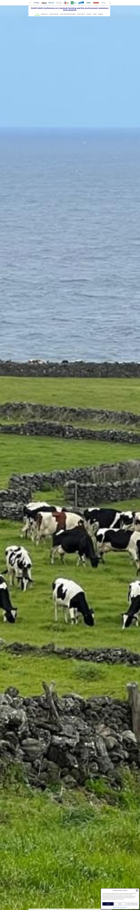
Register (100, 14)
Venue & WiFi (80, 14)
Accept (108, 904)
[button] (137, 890)
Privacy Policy (123, 907)
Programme (44, 14)
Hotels (95, 14)
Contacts (88, 14)
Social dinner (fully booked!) (67, 14)
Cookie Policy (116, 907)
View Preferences (132, 904)
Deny (120, 904)
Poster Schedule (53, 14)
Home (37, 14)
